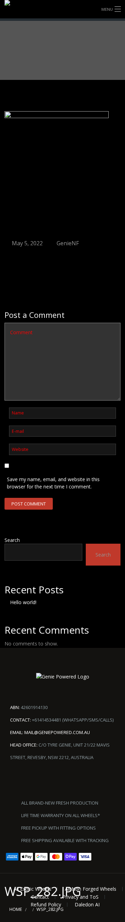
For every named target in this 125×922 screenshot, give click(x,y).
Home (15, 909)
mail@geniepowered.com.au (57, 732)
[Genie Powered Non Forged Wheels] (62, 9)
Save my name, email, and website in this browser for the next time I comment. (53, 483)
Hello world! (23, 602)
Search (12, 540)
